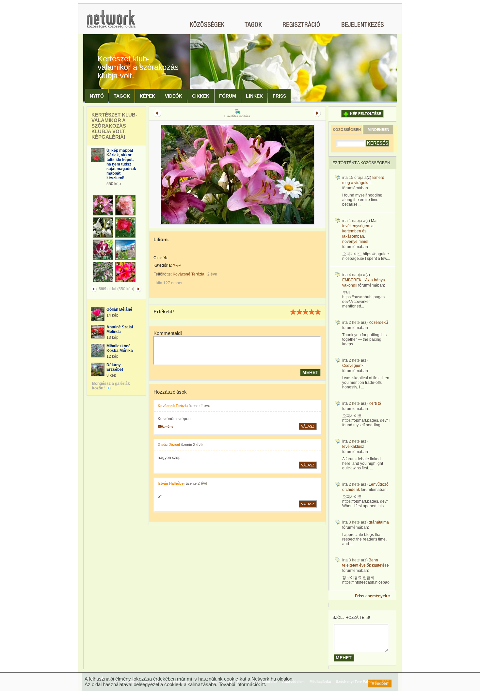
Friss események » (373, 596)
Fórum (227, 96)
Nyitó (97, 96)
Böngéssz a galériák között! (111, 385)
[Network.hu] (111, 22)
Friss (279, 96)
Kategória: (162, 265)
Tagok (122, 96)
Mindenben (378, 130)
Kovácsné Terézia (188, 274)
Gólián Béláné (119, 309)
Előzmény (165, 426)
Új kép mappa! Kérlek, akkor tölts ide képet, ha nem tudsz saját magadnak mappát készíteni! (121, 164)
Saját (177, 265)
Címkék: (160, 258)
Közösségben (347, 130)
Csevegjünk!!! (354, 365)
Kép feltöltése (365, 114)
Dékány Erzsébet (114, 367)
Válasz (307, 426)
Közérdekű (378, 322)
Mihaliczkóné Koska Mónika (119, 348)
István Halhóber (171, 483)
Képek (147, 96)
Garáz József (169, 445)
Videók (173, 96)
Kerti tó (375, 403)
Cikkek (200, 96)
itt (263, 684)
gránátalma (379, 522)
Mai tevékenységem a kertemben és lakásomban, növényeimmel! (359, 231)
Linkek (254, 96)
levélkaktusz (353, 446)
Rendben (380, 683)
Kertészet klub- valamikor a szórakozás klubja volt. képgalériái (114, 126)
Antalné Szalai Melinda (119, 329)
